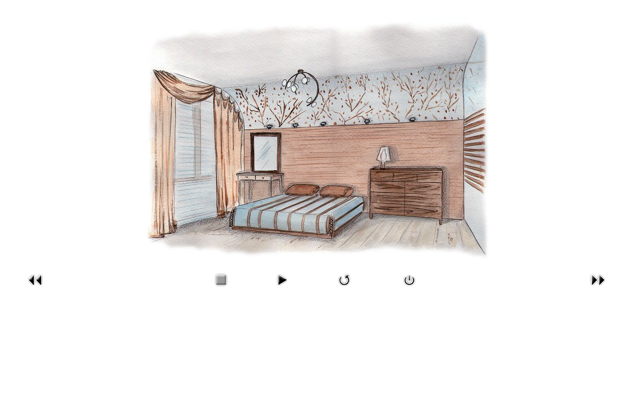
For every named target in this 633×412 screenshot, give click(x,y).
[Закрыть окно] (409, 287)
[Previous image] (35, 287)
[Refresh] (344, 287)
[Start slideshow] (281, 287)
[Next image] (597, 287)
